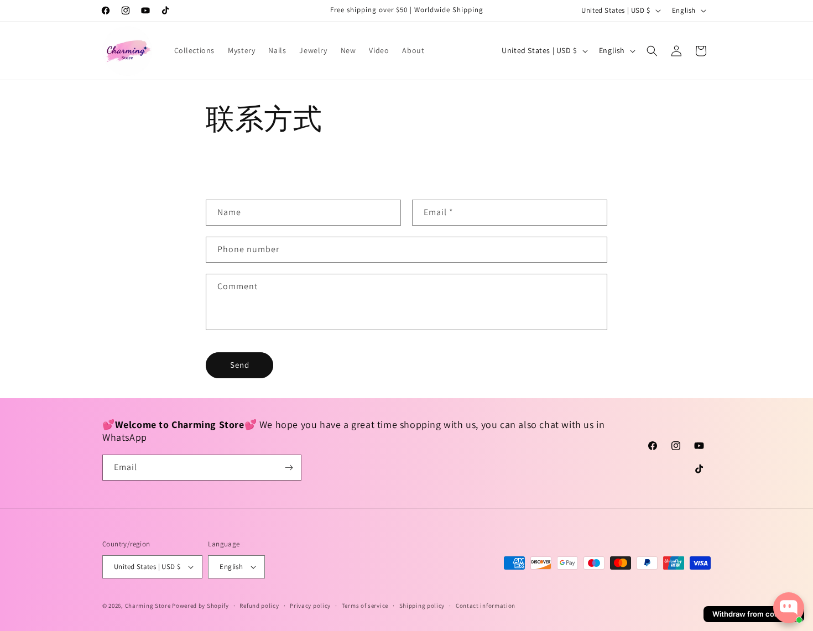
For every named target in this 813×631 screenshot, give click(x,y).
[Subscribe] (289, 468)
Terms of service (365, 605)
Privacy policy (310, 605)
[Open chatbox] (788, 607)
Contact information (485, 605)
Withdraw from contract (753, 613)
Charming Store (148, 605)
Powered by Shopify (200, 605)
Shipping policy (422, 605)
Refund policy (259, 605)
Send (239, 364)
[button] (652, 51)
